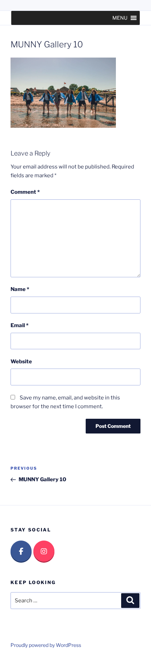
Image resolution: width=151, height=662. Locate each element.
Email (19, 325)
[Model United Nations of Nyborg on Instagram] (43, 552)
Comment (25, 192)
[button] (119, 18)
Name (20, 289)
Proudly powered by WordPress (46, 645)
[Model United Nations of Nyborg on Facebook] (21, 552)
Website (21, 361)
